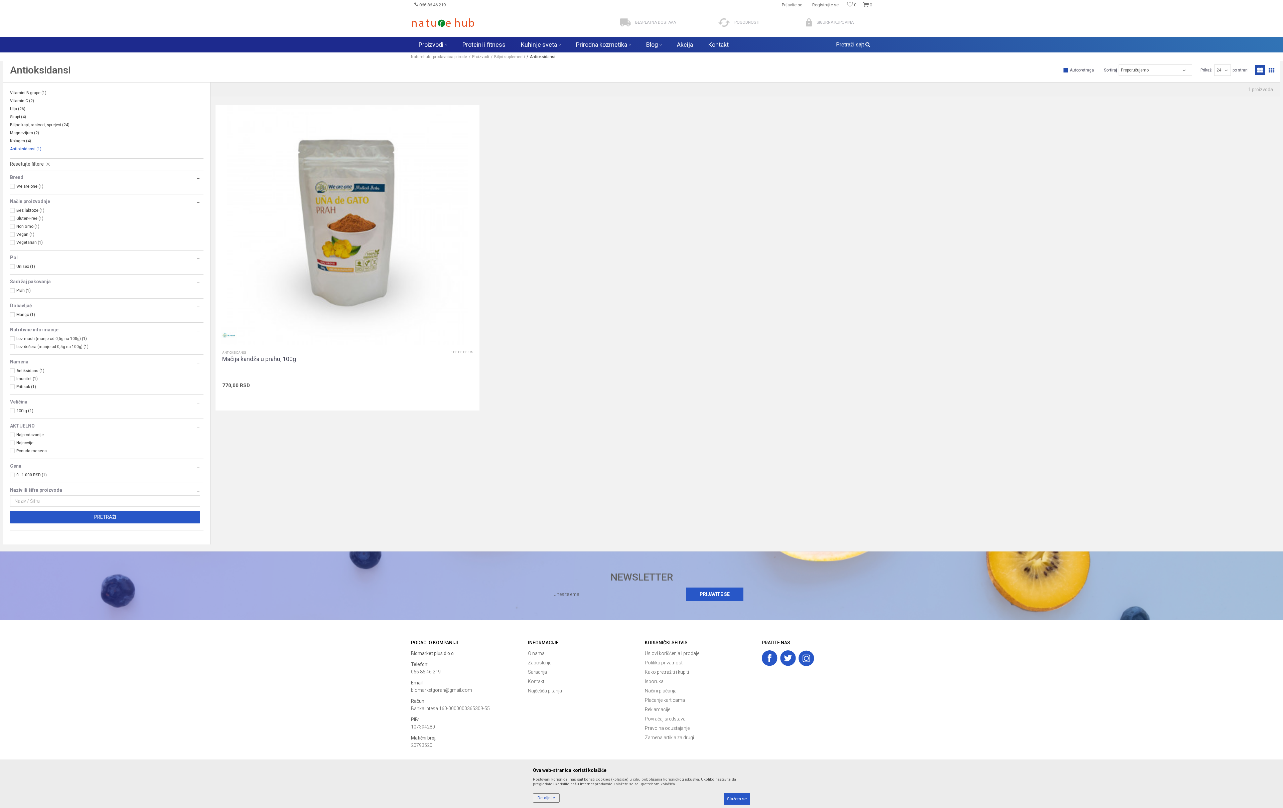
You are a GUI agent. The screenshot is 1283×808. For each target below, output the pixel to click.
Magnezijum (24, 133)
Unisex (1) (25, 266)
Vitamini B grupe (28, 93)
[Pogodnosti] (724, 22)
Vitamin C (22, 101)
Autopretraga (1082, 70)
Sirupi (18, 117)
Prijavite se (715, 594)
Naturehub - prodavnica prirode (439, 56)
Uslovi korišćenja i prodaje (672, 653)
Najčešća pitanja (545, 690)
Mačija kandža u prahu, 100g (259, 359)
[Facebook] (769, 658)
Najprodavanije (30, 435)
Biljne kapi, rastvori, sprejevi (39, 125)
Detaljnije (546, 798)
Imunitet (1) (27, 378)
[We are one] (229, 335)
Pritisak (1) (26, 386)
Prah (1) (23, 290)
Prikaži (1206, 70)
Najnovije (24, 443)
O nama (536, 653)
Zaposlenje (539, 662)
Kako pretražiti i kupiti (667, 672)
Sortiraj (1110, 70)
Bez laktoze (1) (30, 210)
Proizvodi (480, 56)
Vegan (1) (25, 234)
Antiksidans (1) (30, 370)
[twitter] (788, 658)
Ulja (17, 109)
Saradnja (537, 672)
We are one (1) (29, 186)
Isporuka (654, 681)
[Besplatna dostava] (625, 22)
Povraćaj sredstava (665, 718)
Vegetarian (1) (29, 242)
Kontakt (536, 681)
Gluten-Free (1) (29, 218)
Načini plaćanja (661, 690)
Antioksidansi (25, 149)
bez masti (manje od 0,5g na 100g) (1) (51, 338)
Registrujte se (825, 4)
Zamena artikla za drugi (669, 737)
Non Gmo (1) (27, 226)
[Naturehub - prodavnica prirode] (443, 22)
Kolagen (20, 141)
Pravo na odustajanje (667, 728)
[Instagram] (806, 658)
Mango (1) (25, 314)
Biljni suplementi (509, 56)
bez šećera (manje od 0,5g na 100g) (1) (52, 346)
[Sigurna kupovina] (809, 22)
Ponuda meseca (31, 451)
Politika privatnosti (664, 662)
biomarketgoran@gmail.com (441, 690)
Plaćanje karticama (665, 700)
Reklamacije (657, 709)
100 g (24, 410)
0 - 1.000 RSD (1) (31, 475)
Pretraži (105, 517)
